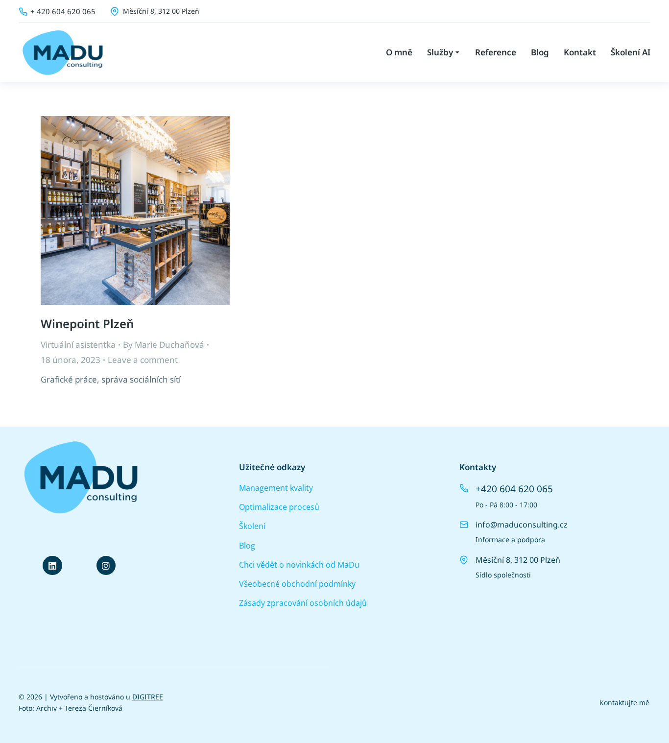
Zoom (122, 210)
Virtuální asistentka (78, 344)
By (163, 344)
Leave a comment (143, 359)
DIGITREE (147, 696)
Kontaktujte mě (624, 702)
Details (148, 210)
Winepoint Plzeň (87, 323)
